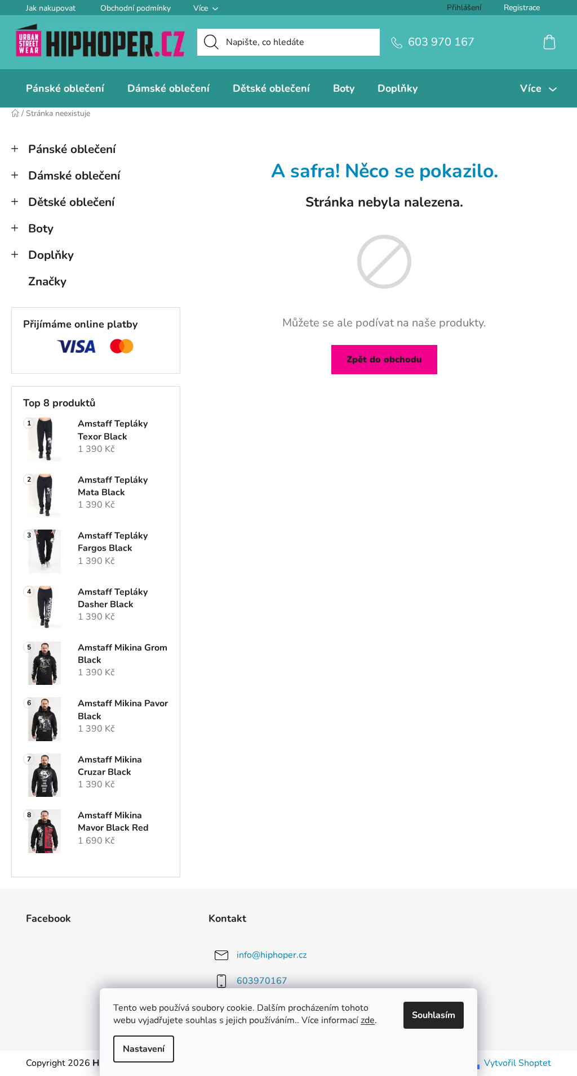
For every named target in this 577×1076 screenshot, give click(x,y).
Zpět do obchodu (384, 359)
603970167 (262, 981)
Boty (41, 228)
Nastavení (144, 1049)
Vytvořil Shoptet (517, 1063)
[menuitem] (65, 88)
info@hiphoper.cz (272, 955)
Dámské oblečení (74, 175)
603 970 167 (441, 42)
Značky (47, 281)
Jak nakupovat (51, 8)
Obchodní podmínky (135, 8)
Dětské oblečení (71, 202)
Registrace (522, 7)
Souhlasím (433, 1015)
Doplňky (51, 255)
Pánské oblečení (72, 149)
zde (368, 1020)
